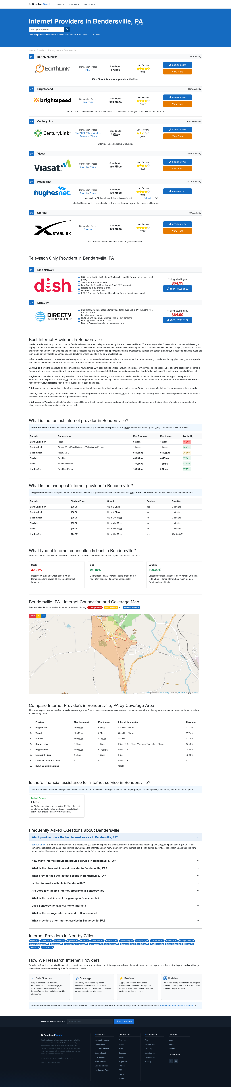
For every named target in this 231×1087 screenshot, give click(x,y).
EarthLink (122, 1040)
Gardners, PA (59, 941)
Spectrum (122, 1053)
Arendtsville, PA (97, 941)
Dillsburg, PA (188, 944)
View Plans (177, 71)
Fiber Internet (100, 1044)
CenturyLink (36, 447)
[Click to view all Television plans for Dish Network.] (53, 284)
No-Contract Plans (102, 1070)
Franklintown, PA (157, 944)
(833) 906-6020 (178, 64)
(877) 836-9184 (178, 224)
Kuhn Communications (47, 765)
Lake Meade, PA (96, 944)
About (171, 1040)
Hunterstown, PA (157, 941)
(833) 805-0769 (178, 161)
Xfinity (121, 1044)
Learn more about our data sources (176, 1005)
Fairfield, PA (34, 947)
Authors (172, 1044)
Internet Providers (102, 1040)
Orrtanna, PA (82, 944)
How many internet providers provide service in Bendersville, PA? (74, 861)
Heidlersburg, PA (126, 941)
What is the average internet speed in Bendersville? (64, 913)
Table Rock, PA (111, 941)
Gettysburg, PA (56, 944)
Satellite (84, 166)
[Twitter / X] (176, 1061)
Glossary (148, 1048)
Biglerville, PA (72, 941)
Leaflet (148, 693)
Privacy (43, 1062)
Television (84, 136)
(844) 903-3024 (178, 97)
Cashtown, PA (171, 941)
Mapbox (195, 693)
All (44, 615)
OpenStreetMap (164, 693)
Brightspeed (36, 452)
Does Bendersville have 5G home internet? (59, 905)
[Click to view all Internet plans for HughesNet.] (52, 191)
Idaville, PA (84, 941)
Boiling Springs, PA (173, 944)
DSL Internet (100, 1057)
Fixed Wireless (94, 133)
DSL (91, 102)
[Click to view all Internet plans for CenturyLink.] (52, 132)
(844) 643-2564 (178, 129)
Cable (32, 615)
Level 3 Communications (48, 760)
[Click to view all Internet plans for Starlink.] (52, 227)
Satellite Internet (101, 1065)
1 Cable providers (95, 607)
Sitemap (148, 1061)
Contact (172, 1048)
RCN (120, 1070)
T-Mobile (122, 1065)
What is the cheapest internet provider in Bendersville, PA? (69, 868)
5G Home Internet (102, 1048)
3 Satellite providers (131, 607)
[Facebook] (171, 1061)
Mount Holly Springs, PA (39, 944)
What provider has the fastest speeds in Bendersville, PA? (69, 875)
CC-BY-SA (181, 693)
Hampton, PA (70, 944)
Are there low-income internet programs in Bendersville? (68, 890)
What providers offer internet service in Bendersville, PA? (68, 920)
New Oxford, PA (142, 944)
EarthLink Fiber (38, 441)
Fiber (87, 70)
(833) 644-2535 (178, 191)
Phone (94, 136)
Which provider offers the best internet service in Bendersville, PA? (75, 837)
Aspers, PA (34, 941)
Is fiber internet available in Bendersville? (58, 883)
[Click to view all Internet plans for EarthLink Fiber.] (52, 68)
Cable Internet (100, 1053)
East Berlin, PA (47, 947)
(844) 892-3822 (178, 288)
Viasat (33, 463)
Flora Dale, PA (46, 941)
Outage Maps (150, 1057)
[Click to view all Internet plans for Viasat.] (52, 165)
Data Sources (150, 1053)
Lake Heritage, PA (111, 944)
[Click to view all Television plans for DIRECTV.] (53, 316)
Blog (146, 1040)
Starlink (34, 458)
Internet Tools (150, 1044)
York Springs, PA (142, 941)
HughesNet (35, 469)
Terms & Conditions (54, 1062)
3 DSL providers (111, 607)
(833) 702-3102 (178, 320)
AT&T (121, 1048)
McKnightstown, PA (186, 941)
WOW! (121, 1074)
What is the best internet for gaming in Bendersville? (65, 898)
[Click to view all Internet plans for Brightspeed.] (52, 100)
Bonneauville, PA (127, 944)
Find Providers (125, 1021)
